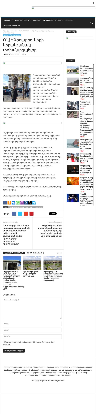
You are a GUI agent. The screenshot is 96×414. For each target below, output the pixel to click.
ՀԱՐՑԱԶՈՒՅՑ (47, 20)
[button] (91, 23)
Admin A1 (7, 54)
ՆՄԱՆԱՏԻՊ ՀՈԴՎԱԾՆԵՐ (14, 253)
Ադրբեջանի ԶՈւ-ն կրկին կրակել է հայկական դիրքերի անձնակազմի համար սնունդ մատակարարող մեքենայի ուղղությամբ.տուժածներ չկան (13, 280)
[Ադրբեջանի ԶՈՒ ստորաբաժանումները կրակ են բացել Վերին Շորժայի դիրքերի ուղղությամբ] (53, 263)
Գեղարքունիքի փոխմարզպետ (18, 207)
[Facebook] (93, 3)
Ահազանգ (69, 20)
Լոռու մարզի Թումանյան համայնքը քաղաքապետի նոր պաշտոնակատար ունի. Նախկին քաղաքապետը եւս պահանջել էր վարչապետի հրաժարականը (16, 234)
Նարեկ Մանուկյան (36, 207)
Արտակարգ (59, 20)
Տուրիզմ (36, 20)
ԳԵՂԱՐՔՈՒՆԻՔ (15, 35)
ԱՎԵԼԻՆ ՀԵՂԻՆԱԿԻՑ (34, 253)
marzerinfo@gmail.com (56, 381)
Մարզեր (7, 20)
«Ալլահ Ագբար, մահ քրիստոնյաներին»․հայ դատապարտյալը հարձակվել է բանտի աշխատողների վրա (50, 230)
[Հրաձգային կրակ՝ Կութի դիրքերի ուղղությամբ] (32, 263)
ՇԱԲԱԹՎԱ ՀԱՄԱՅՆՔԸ (12, 26)
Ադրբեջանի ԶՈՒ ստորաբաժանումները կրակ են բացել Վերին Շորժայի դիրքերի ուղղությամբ (53, 275)
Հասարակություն (22, 20)
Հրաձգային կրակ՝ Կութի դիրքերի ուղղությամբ (31, 273)
